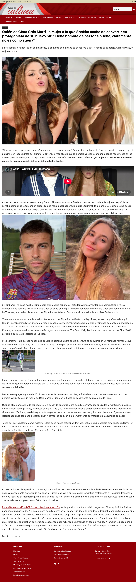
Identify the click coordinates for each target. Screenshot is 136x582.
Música (5, 27)
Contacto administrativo (62, 551)
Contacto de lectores (61, 554)
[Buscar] (134, 9)
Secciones (17, 546)
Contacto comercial (61, 558)
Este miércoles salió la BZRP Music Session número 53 (31, 507)
